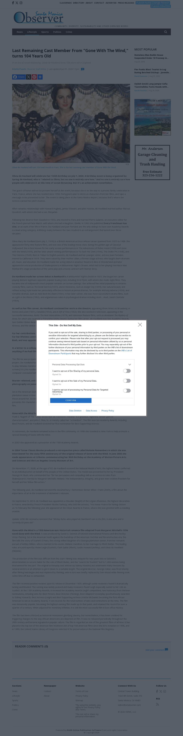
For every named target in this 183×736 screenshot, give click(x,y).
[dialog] (91, 368)
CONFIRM (71, 400)
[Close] (141, 325)
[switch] (127, 371)
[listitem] (91, 364)
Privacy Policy (108, 410)
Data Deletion (75, 410)
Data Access (91, 410)
